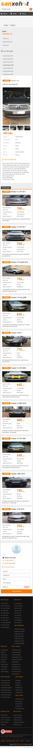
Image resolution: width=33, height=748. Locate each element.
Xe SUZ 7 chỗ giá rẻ (5, 720)
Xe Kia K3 (3, 652)
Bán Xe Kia (3, 646)
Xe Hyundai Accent (16, 652)
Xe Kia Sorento (4, 664)
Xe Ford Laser (17, 617)
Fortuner (13, 25)
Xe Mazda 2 (18, 680)
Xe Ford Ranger (18, 603)
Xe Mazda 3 (18, 683)
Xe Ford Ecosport (18, 605)
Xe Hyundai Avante (16, 654)
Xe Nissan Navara (18, 717)
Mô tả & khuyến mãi (7, 42)
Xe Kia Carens (4, 654)
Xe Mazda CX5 (18, 687)
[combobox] (16, 582)
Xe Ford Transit (17, 622)
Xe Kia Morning (4, 650)
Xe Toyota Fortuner (5, 608)
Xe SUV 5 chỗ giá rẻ (5, 717)
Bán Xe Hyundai (16, 646)
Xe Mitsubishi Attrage (19, 629)
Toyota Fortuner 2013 (7, 59)
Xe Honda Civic (19, 703)
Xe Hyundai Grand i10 (17, 657)
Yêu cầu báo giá (16, 591)
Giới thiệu (3, 741)
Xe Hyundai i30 (15, 662)
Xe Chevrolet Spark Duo (6, 687)
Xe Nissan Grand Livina (19, 722)
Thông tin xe (6, 38)
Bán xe (24, 14)
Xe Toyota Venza (5, 617)
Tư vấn (14, 17)
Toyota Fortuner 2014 (7, 56)
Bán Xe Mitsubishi (19, 625)
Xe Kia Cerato (4, 657)
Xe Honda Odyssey (19, 708)
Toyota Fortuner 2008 (7, 74)
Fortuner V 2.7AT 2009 (14, 368)
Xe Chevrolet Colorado (6, 692)
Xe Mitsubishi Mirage (19, 643)
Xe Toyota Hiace (5, 620)
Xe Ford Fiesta (17, 615)
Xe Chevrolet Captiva (6, 690)
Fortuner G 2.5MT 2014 (14, 403)
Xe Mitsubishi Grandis (19, 631)
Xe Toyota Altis (4, 610)
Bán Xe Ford (17, 600)
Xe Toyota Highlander (6, 622)
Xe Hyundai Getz (16, 674)
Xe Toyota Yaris (4, 615)
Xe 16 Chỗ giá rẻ (5, 722)
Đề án (17, 741)
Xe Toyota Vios (4, 603)
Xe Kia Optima (4, 666)
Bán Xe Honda (19, 695)
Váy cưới (28, 741)
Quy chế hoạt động (10, 741)
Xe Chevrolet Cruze (5, 680)
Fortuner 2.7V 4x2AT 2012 (15, 262)
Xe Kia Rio (3, 662)
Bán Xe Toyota (5, 600)
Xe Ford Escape (18, 610)
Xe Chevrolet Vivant (5, 697)
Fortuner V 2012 (12, 333)
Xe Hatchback (4, 715)
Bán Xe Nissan (17, 711)
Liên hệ (21, 741)
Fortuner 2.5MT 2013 (14, 474)
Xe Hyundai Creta (16, 666)
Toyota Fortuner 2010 (7, 68)
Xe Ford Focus (17, 613)
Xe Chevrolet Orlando (6, 695)
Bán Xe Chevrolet (5, 677)
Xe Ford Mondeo (18, 620)
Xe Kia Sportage (4, 671)
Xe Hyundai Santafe (16, 650)
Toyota (6, 25)
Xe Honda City (18, 701)
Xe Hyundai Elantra (16, 669)
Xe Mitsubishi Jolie (18, 634)
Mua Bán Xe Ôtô (5, 711)
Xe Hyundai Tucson (16, 664)
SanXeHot (20, 744)
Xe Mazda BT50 (19, 692)
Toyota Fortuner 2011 (8, 65)
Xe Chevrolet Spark (5, 685)
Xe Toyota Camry (5, 613)
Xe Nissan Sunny (18, 715)
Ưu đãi (14, 14)
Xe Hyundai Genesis (16, 671)
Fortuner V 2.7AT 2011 (14, 192)
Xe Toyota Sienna (5, 627)
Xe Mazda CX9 (18, 690)
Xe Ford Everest (18, 608)
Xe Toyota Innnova (5, 605)
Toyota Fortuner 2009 (7, 71)
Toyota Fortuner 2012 (7, 62)
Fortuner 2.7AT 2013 (13, 509)
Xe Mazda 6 (18, 685)
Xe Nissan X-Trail (18, 724)
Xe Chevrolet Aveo (5, 683)
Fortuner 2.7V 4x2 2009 (14, 297)
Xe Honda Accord (19, 699)
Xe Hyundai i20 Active (17, 659)
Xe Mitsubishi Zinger (19, 641)
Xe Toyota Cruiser (5, 625)
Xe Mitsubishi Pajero (19, 636)
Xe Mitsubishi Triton (19, 638)
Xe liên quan (6, 45)
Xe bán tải (3, 724)
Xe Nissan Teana (17, 720)
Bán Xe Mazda (19, 677)
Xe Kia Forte (3, 659)
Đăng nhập (9, 21)
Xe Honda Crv (18, 706)
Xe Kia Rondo (4, 669)
